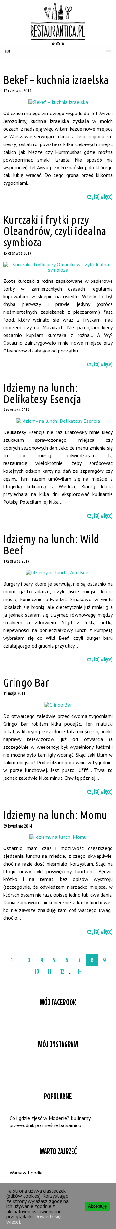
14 (79, 971)
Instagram (58, 1068)
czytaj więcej (100, 196)
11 (49, 971)
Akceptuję (97, 1206)
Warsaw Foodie (26, 1172)
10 (36, 971)
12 (62, 971)
